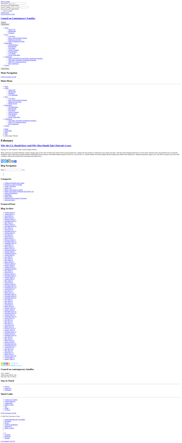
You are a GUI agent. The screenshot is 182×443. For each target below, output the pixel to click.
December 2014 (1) (10, 332)
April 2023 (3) (9, 229)
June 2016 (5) (9, 301)
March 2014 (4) (9, 340)
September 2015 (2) (10, 316)
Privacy (7, 423)
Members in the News (15, 40)
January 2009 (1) (10, 359)
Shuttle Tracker (9, 405)
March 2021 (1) (9, 246)
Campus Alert (5, 12)
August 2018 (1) (9, 279)
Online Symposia (13, 50)
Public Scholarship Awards (16, 41)
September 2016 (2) (10, 298)
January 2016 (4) (10, 310)
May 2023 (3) (9, 228)
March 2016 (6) (9, 306)
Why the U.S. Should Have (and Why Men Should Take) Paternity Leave (36, 145)
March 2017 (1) (9, 293)
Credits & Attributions (11, 424)
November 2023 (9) (10, 226)
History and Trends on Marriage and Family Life (19, 191)
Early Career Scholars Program (17, 38)
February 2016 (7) (10, 308)
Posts (6, 132)
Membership (12, 31)
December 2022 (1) (10, 231)
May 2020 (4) (9, 260)
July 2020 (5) (9, 257)
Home (6, 86)
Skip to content (5, 1)
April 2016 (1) (9, 304)
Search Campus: (6, 7)
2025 (6, 134)
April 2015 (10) (9, 325)
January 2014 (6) (10, 342)
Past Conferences (13, 63)
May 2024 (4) (9, 223)
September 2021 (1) (10, 243)
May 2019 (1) (9, 270)
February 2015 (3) (10, 328)
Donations (11, 33)
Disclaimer (8, 421)
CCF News (11, 36)
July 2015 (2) (9, 320)
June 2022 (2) (9, 235)
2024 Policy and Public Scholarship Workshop (22, 60)
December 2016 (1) (10, 294)
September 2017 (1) (10, 287)
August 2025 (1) (9, 214)
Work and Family (10, 200)
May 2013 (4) (9, 350)
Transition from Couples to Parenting (16, 198)
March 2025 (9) (9, 217)
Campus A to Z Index (11, 399)
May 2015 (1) (9, 323)
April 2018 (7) (9, 282)
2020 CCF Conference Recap (17, 62)
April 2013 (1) (9, 352)
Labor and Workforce (11, 193)
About (6, 28)
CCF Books (12, 53)
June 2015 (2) (9, 321)
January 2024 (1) (10, 224)
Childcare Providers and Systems (14, 183)
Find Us (7, 386)
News (6, 34)
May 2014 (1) (9, 339)
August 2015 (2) (9, 318)
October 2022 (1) (10, 233)
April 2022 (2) (9, 236)
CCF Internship (13, 95)
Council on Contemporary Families (18, 18)
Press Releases (12, 51)
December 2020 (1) (10, 250)
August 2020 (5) (9, 255)
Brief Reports (12, 46)
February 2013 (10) (10, 356)
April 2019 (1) (9, 272)
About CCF (11, 29)
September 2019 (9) (10, 269)
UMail (6, 408)
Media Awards (12, 103)
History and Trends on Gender (14, 190)
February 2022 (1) (10, 240)
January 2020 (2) (10, 265)
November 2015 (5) (10, 313)
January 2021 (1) (10, 248)
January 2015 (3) (10, 330)
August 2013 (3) (9, 347)
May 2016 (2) (9, 303)
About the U (8, 426)
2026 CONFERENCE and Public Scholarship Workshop (25, 58)
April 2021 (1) (9, 245)
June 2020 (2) (9, 258)
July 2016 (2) (9, 299)
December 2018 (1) (10, 275)
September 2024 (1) (10, 221)
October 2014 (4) (10, 333)
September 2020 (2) (10, 253)
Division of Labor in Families (13, 184)
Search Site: (4, 3)
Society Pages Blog (14, 55)
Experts (7, 65)
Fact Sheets (11, 48)
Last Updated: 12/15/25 (8, 441)
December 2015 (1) (10, 311)
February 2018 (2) (10, 284)
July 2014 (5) (9, 337)
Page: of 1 (13, 170)
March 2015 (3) (9, 327)
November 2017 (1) (10, 286)
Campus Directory (10, 401)
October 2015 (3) (10, 315)
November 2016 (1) (10, 296)
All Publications (13, 45)
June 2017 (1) (9, 291)
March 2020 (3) (9, 262)
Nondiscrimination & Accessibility (15, 419)
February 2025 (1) (10, 219)
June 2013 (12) (9, 349)
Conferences (8, 57)
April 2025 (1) (9, 216)
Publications (8, 43)
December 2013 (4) (10, 344)
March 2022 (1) (9, 238)
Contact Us (8, 388)
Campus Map (9, 403)
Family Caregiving (10, 186)
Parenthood (8, 195)
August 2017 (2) (9, 289)
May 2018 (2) (9, 281)
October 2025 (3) (10, 212)
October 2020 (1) (10, 252)
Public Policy (9, 196)
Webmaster (8, 390)
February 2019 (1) (10, 274)
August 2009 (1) (9, 357)
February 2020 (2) (10, 264)
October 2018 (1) (10, 277)
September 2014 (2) (10, 335)
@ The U (7, 410)
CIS (6, 406)
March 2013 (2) (9, 354)
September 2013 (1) (10, 345)
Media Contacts (9, 428)
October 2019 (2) (10, 267)
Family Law (8, 188)
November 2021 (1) (10, 241)
